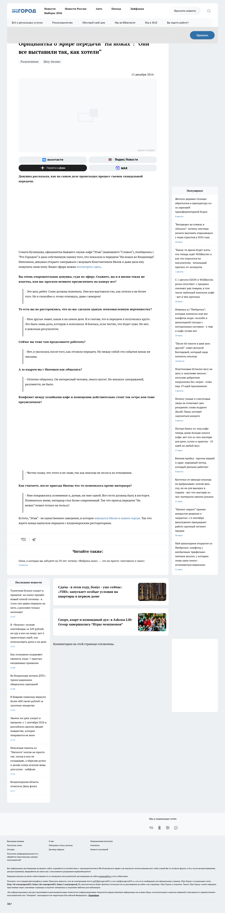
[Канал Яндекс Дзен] (53, 168)
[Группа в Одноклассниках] (159, 827)
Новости (50, 8)
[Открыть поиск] (209, 11)
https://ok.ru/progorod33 (44, 884)
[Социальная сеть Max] (123, 168)
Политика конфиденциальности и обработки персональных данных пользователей (22, 856)
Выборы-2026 (53, 13)
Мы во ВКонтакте (125, 22)
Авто (99, 8)
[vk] (24, 539)
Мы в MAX (151, 22)
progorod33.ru (104, 876)
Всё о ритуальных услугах (27, 22)
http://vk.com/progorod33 (19, 884)
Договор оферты (56, 849)
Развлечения (30, 61)
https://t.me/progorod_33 (68, 884)
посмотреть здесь (89, 267)
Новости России (75, 8)
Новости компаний (99, 849)
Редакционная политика (101, 841)
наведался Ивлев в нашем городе (117, 518)
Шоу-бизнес (52, 61)
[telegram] (35, 539)
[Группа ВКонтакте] (53, 159)
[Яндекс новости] (123, 159)
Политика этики (14, 845)
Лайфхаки (137, 8)
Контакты (94, 845)
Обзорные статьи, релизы (61, 845)
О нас (51, 841)
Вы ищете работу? (178, 22)
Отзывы (10, 849)
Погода (116, 8)
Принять (202, 35)
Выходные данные (15, 841)
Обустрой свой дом (93, 22)
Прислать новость (185, 10)
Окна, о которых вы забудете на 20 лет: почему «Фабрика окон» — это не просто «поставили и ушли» (82, 562)
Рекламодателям (62, 22)
